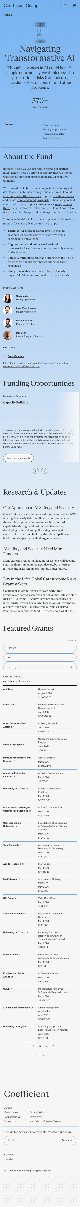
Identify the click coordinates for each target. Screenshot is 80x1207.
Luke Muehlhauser (26, 308)
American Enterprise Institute (14, 775)
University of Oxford (14, 788)
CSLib (6, 988)
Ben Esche (22, 332)
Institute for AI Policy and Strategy (17, 759)
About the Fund (51, 124)
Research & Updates (53, 133)
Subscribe (67, 1140)
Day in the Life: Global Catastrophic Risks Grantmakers (39, 581)
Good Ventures (16, 356)
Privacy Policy (37, 1112)
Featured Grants (51, 138)
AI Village (8, 689)
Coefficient (26, 1094)
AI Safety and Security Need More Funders (33, 551)
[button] (40, 640)
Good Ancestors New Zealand (14, 725)
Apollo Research (12, 863)
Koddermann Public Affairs (14, 975)
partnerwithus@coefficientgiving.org (21, 366)
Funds (8, 15)
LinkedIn (8, 1159)
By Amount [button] (25, 681)
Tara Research (11, 845)
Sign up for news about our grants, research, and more (38, 1132)
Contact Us (10, 1121)
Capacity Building (15, 403)
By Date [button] (7, 681)
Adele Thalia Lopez (13, 913)
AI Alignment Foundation (16, 1007)
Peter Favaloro (24, 320)
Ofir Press (8, 898)
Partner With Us (12, 1116)
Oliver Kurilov (10, 954)
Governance (36, 1116)
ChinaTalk (8, 704)
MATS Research (11, 879)
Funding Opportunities (54, 129)
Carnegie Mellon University (12, 824)
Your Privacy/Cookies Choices (45, 1121)
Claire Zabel (22, 295)
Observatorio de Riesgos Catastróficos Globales (16, 809)
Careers (8, 1107)
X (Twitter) (9, 1154)
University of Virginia (14, 1026)
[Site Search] (65, 5)
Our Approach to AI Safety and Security (38, 507)
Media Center (11, 1112)
